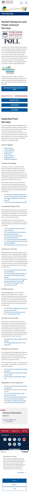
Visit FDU (24, 431)
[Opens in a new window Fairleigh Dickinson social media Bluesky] (19, 444)
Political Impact (7, 153)
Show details (20, 472)
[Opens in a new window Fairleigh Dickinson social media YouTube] (24, 439)
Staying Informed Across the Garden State (16, 194)
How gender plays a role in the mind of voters (17, 245)
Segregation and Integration (10, 159)
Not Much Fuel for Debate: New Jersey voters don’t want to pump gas (15, 309)
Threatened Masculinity (9, 150)
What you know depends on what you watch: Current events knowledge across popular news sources (15, 198)
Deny (14, 488)
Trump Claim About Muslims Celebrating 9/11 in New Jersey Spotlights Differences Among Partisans (15, 275)
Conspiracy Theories (8, 152)
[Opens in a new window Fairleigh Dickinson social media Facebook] (4, 439)
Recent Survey (14, 100)
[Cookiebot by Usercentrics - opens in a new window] (22, 452)
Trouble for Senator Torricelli (13, 314)
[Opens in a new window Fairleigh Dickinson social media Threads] (14, 444)
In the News (14, 110)
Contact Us (15, 431)
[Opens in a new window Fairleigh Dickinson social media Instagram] (9, 439)
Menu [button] (26, 3)
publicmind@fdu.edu (10, 419)
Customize (13, 484)
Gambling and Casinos (9, 157)
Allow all (14, 480)
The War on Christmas (9, 155)
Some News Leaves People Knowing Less (16, 202)
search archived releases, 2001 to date (14, 88)
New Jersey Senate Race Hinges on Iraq (16, 312)
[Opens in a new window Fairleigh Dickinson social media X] (14, 439)
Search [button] (21, 3)
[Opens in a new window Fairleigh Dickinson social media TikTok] (9, 444)
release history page (13, 140)
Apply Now (5, 431)
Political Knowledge (8, 148)
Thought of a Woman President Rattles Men (17, 239)
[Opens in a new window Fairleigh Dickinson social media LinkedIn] (19, 439)
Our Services (14, 105)
